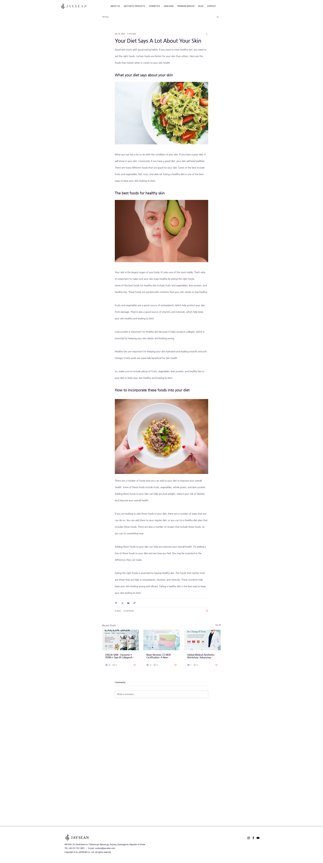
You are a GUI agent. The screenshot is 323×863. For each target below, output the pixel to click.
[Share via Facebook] (116, 603)
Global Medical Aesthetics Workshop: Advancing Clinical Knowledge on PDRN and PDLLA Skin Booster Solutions (202, 656)
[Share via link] (134, 603)
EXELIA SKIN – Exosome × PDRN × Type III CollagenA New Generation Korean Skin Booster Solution (118, 656)
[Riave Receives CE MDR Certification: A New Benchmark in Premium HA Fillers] (161, 640)
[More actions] (206, 33)
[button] (217, 17)
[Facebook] (253, 838)
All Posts (105, 17)
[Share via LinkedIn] (128, 603)
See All (218, 625)
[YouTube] (258, 838)
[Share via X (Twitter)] (122, 603)
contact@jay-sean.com (105, 848)
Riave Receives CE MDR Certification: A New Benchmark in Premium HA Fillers (160, 656)
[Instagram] (248, 838)
